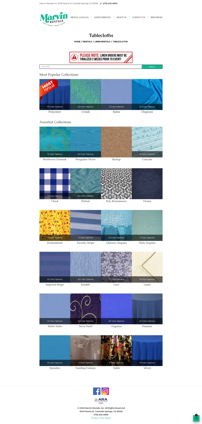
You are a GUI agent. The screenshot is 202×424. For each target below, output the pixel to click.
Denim (147, 201)
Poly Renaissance (116, 201)
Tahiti (116, 368)
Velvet (147, 368)
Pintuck (85, 201)
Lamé (147, 284)
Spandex (55, 368)
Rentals (87, 41)
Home (77, 41)
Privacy (95, 418)
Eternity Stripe (85, 242)
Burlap (116, 159)
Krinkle (85, 284)
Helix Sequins (147, 242)
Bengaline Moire (86, 159)
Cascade (147, 159)
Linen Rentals (102, 41)
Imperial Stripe (55, 284)
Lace (116, 284)
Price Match (105, 418)
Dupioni (147, 112)
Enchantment (55, 242)
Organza (116, 326)
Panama (147, 326)
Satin (116, 112)
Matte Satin (55, 326)
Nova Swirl (85, 326)
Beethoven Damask (54, 159)
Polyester (55, 112)
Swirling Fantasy (86, 368)
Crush (86, 112)
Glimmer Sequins (116, 242)
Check (54, 201)
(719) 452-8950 (110, 3)
